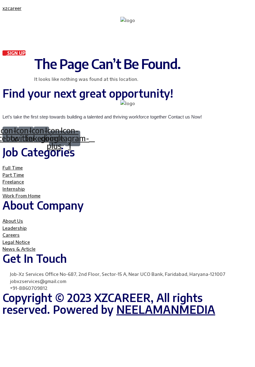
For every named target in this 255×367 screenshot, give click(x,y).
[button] (127, 30)
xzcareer (11, 8)
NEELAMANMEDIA (165, 309)
